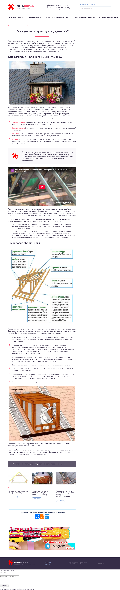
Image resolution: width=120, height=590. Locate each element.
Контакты (92, 4)
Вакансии (47, 564)
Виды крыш (11, 487)
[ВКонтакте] (37, 516)
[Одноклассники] (42, 516)
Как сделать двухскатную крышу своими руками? (18, 492)
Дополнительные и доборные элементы (66, 487)
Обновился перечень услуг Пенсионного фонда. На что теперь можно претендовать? (58, 7)
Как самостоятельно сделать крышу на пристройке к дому (40, 493)
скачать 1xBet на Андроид (61, 219)
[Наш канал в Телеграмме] (42, 549)
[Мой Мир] (47, 516)
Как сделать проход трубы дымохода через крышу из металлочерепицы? (65, 493)
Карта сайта (48, 562)
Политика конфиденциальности (77, 566)
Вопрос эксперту (83, 4)
